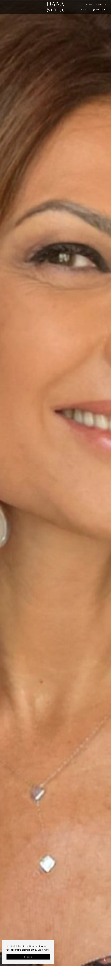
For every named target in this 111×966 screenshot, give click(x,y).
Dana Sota (55, 7)
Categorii (102, 5)
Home (89, 5)
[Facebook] (102, 9)
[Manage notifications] (104, 960)
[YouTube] (98, 9)
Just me (83, 10)
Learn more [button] (43, 950)
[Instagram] (94, 9)
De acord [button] (28, 957)
